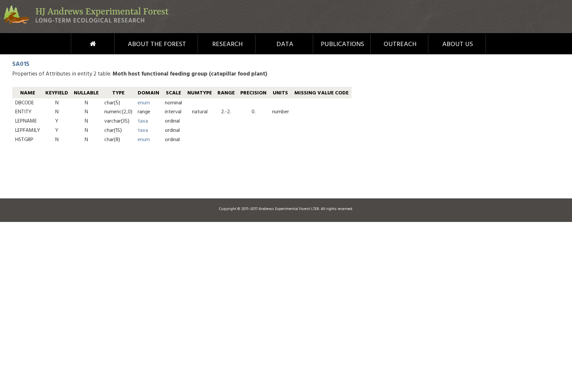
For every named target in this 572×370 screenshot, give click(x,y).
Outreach (400, 44)
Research (227, 44)
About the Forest (157, 44)
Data (284, 44)
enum (144, 103)
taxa (143, 121)
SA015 (20, 64)
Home (81, 44)
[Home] (86, 23)
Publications (342, 44)
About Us (457, 44)
